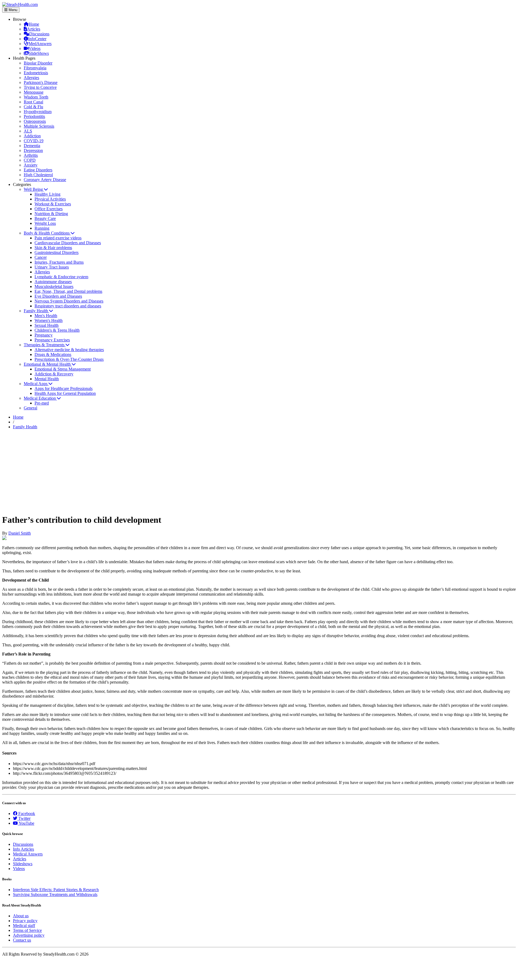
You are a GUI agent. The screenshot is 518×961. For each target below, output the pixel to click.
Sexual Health (47, 325)
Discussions (39, 34)
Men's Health (46, 315)
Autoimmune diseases (53, 281)
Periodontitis (34, 116)
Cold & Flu (33, 106)
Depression (33, 150)
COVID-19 (33, 140)
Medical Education (40, 398)
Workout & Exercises (53, 204)
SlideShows (39, 53)
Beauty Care (45, 218)
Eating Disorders (38, 170)
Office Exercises (49, 208)
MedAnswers (40, 43)
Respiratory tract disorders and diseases (68, 306)
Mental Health (47, 378)
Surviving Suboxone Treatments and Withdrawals (55, 894)
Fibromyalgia (35, 68)
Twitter (23, 818)
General (30, 408)
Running (42, 228)
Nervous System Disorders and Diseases (69, 301)
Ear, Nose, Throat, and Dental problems (68, 291)
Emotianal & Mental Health (48, 364)
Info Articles (23, 849)
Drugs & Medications (53, 354)
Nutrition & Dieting (51, 213)
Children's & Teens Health (57, 330)
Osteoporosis (35, 121)
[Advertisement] (259, 471)
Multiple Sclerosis (39, 126)
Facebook (26, 813)
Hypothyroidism (38, 111)
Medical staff (24, 925)
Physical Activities (50, 199)
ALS (28, 131)
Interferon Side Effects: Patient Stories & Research (56, 889)
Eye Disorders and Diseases (58, 296)
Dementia (32, 145)
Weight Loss (45, 223)
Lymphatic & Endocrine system (61, 276)
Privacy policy (25, 920)
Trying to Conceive (40, 87)
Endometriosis (36, 72)
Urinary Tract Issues (52, 267)
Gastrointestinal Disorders (57, 252)
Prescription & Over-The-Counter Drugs (69, 359)
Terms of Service (27, 930)
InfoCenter (37, 38)
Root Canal (33, 102)
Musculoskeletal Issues (54, 286)
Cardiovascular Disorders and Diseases (68, 242)
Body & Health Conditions (47, 233)
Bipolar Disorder (38, 63)
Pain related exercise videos (58, 238)
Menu (12, 10)
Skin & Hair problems (53, 247)
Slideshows (22, 863)
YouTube (26, 823)
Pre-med (42, 403)
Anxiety (31, 165)
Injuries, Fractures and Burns (59, 262)
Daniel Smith (19, 533)
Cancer (41, 257)
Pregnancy (44, 335)
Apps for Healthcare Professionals (64, 388)
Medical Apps (36, 383)
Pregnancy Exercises (52, 340)
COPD (30, 160)
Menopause (33, 92)
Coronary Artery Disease (45, 179)
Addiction (32, 136)
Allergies (31, 77)
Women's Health (49, 320)
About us (21, 916)
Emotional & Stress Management (63, 369)
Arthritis (31, 155)
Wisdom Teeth (36, 97)
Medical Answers (28, 854)
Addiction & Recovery (54, 374)
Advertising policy (29, 935)
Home (34, 24)
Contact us (22, 940)
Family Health (36, 310)
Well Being (34, 189)
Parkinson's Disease (40, 82)
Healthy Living (47, 194)
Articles (33, 29)
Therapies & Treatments (45, 344)
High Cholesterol (38, 174)
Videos (34, 48)
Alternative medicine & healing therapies (69, 349)
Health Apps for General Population (65, 393)
